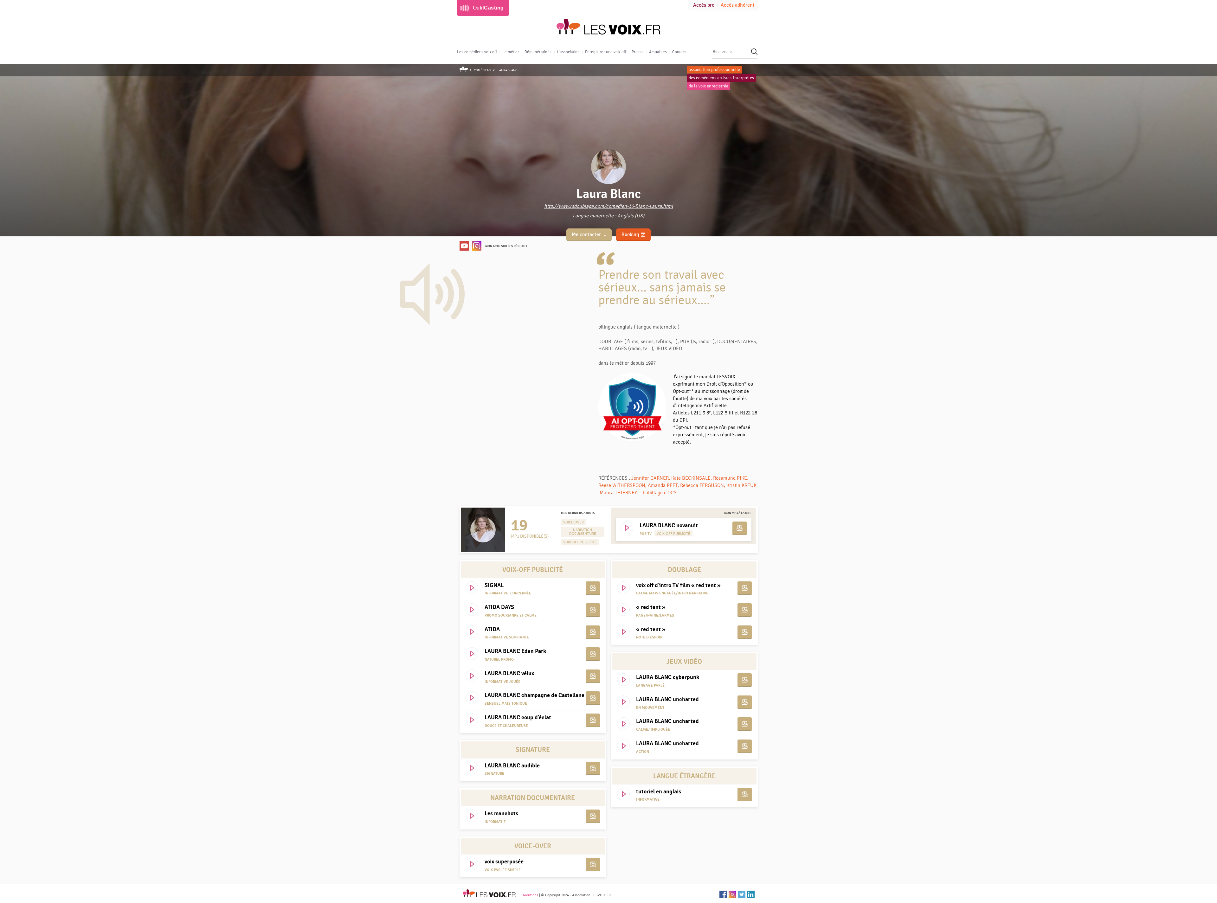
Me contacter (586, 235)
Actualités (658, 52)
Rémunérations (538, 52)
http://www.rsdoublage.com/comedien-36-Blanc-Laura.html (608, 206)
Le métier (510, 52)
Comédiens (482, 70)
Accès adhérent (738, 5)
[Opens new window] (464, 245)
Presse (638, 52)
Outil (488, 7)
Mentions (530, 895)
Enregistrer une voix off (605, 52)
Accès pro (703, 5)
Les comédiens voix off (477, 52)
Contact (679, 52)
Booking (630, 235)
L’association (568, 52)
